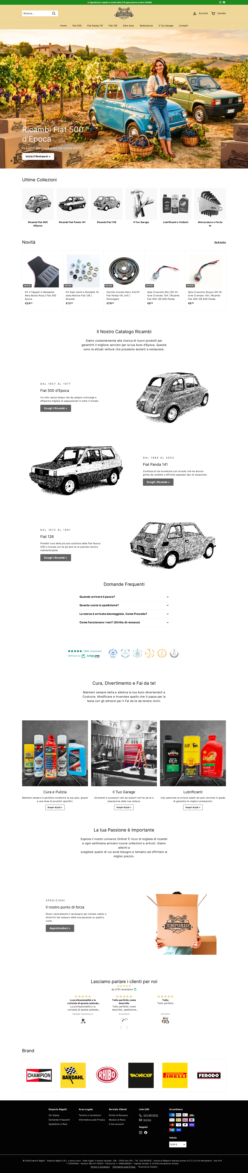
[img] (124, 986)
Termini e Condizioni (90, 1115)
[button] (122, 1028)
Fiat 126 (113, 25)
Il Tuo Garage (166, 25)
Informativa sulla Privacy (92, 1119)
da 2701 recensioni (122, 989)
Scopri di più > (55, 807)
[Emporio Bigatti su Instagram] (140, 1132)
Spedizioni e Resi (58, 1124)
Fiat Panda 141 (95, 25)
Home (63, 25)
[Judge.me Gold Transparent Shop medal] (149, 653)
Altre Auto (128, 25)
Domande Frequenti (59, 1119)
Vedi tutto (220, 242)
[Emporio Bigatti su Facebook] (145, 1132)
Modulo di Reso (117, 1119)
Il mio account (116, 1124)
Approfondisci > (60, 928)
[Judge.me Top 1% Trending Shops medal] (162, 653)
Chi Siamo (54, 1115)
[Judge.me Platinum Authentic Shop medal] (125, 653)
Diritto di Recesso (118, 1115)
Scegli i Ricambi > (55, 408)
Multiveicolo (146, 25)
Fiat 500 (77, 25)
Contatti (183, 25)
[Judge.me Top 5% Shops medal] (174, 653)
